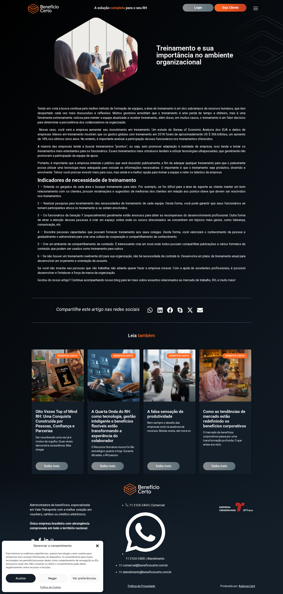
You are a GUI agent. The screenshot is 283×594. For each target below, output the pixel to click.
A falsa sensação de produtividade (165, 414)
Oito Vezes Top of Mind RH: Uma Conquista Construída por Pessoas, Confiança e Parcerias (56, 421)
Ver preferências (84, 578)
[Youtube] (33, 540)
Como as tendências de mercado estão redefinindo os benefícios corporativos (224, 419)
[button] (97, 546)
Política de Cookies (50, 587)
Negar (52, 578)
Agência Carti (247, 586)
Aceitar (21, 578)
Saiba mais (51, 466)
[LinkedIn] (46, 540)
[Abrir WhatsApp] (273, 584)
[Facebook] (40, 540)
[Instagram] (52, 540)
